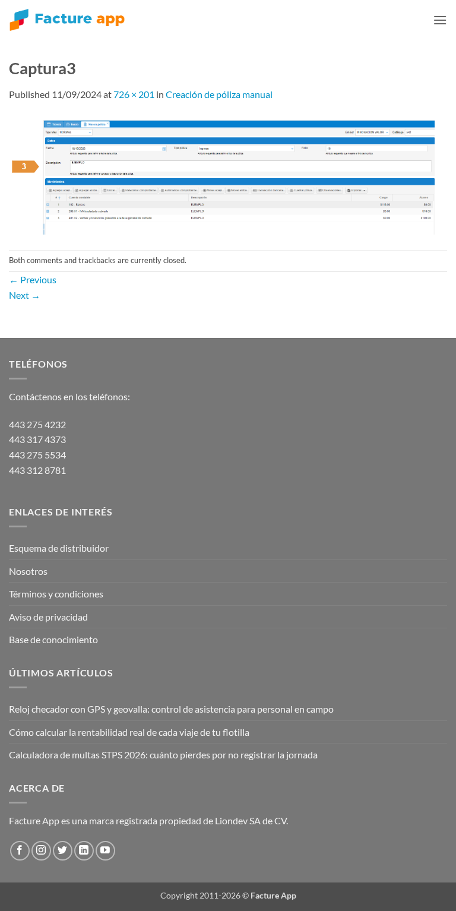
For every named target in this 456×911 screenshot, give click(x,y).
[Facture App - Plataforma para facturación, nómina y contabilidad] (67, 19)
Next (24, 294)
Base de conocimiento (53, 639)
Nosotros (28, 571)
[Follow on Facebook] (20, 851)
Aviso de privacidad (48, 616)
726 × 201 (133, 94)
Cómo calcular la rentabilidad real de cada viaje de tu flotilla (129, 732)
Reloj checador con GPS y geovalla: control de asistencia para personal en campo (171, 708)
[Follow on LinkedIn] (84, 851)
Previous (32, 279)
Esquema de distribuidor (59, 547)
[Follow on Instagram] (41, 851)
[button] (440, 19)
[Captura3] (224, 174)
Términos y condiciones (56, 593)
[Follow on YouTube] (105, 851)
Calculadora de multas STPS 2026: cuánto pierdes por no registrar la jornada (163, 754)
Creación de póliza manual (219, 94)
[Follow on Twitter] (62, 851)
